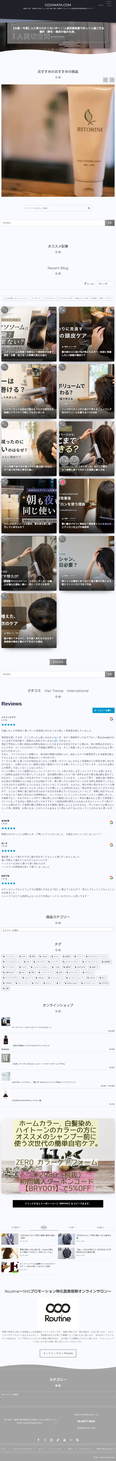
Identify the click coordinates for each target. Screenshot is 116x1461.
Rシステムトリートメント (97, 956)
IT (60, 983)
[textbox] (58, 931)
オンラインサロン (71, 962)
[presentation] (105, 79)
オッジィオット (56, 978)
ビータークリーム (91, 962)
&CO (23, 956)
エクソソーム (23, 983)
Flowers (41, 978)
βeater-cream (72, 983)
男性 (33, 956)
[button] (45, 49)
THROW (8, 983)
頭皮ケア (95, 967)
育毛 (32, 972)
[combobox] (58, 929)
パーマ (79, 956)
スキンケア (40, 962)
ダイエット (89, 972)
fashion (92, 978)
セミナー (28, 978)
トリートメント (46, 972)
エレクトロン (74, 972)
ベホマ (24, 967)
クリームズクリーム (13, 962)
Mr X (104, 978)
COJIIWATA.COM (58, 5)
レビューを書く (105, 710)
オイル (56, 956)
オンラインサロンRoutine (58, 1353)
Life (28, 962)
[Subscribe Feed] (77, 1440)
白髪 (7, 988)
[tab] (15, 1227)
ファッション (10, 956)
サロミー (49, 983)
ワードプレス (10, 967)
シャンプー (55, 962)
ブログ (37, 983)
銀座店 (67, 956)
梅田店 (68, 967)
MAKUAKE (81, 967)
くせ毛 (56, 967)
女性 (60, 972)
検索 (110, 223)
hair (23, 972)
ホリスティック (89, 983)
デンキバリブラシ (12, 978)
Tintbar (44, 956)
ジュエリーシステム (40, 967)
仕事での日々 (10, 972)
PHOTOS (105, 983)
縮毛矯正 (107, 962)
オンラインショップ (76, 978)
